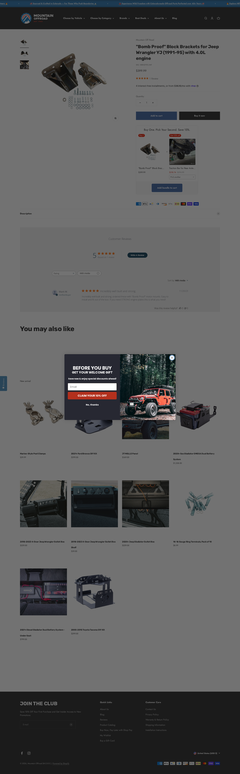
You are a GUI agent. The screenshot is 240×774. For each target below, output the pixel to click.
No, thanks (92, 404)
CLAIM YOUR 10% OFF (92, 396)
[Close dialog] (172, 357)
